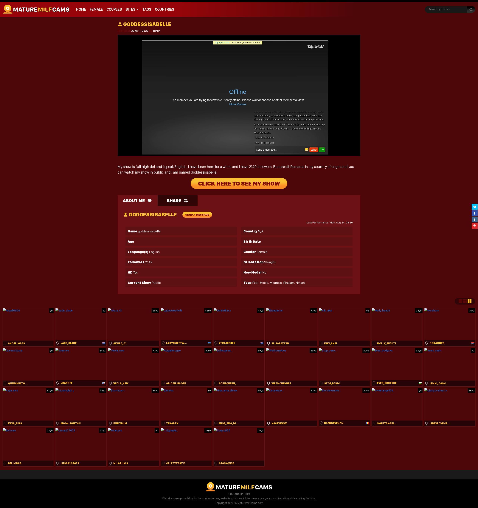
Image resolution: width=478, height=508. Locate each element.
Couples (114, 9)
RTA (230, 493)
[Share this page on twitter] (475, 207)
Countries (164, 9)
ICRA (247, 493)
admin (156, 30)
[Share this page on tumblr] (475, 219)
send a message (197, 214)
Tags (146, 9)
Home (81, 9)
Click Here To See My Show (239, 183)
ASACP (239, 493)
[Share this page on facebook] (475, 213)
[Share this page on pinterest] (475, 226)
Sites (130, 9)
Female (96, 9)
